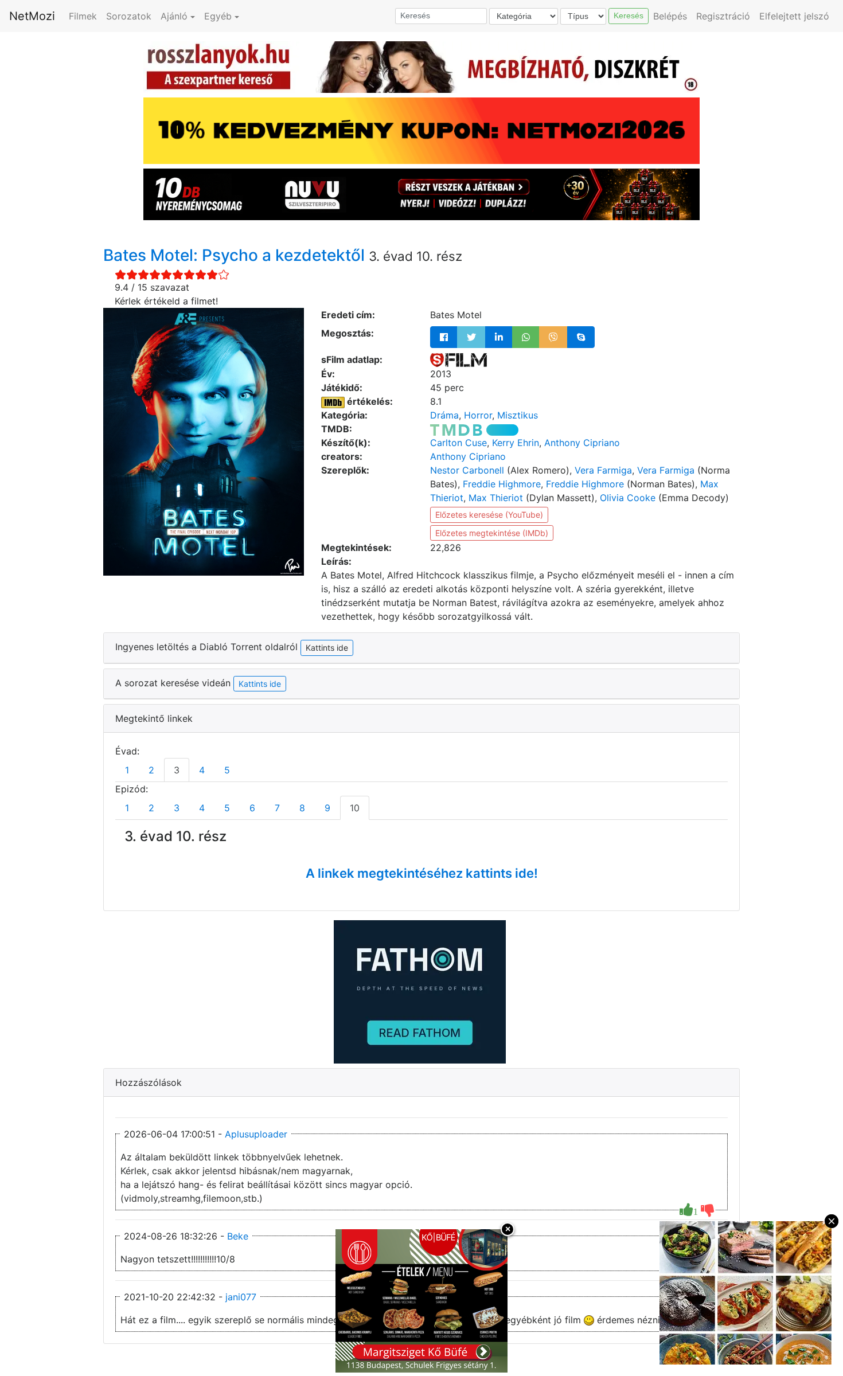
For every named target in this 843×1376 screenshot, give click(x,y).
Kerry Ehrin (515, 442)
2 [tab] (151, 770)
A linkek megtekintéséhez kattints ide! (422, 873)
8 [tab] (302, 808)
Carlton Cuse (458, 442)
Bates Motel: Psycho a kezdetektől (236, 255)
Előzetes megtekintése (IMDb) (491, 533)
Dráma (444, 415)
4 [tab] (202, 770)
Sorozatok (128, 16)
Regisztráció (723, 16)
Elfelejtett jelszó (794, 16)
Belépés (670, 16)
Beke (237, 1236)
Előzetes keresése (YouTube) (489, 514)
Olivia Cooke (627, 497)
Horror (478, 415)
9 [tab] (327, 808)
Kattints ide (260, 684)
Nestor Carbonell (467, 470)
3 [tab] (176, 770)
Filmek (83, 16)
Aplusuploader (256, 1134)
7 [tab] (277, 808)
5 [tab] (227, 770)
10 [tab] (355, 808)
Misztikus (517, 415)
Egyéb (218, 16)
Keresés (628, 15)
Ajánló (174, 16)
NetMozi (32, 16)
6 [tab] (252, 808)
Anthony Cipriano (582, 442)
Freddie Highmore (502, 484)
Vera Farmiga (603, 470)
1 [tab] (127, 770)
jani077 (240, 1297)
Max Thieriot (496, 497)
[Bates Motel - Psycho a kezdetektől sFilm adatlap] (458, 359)
